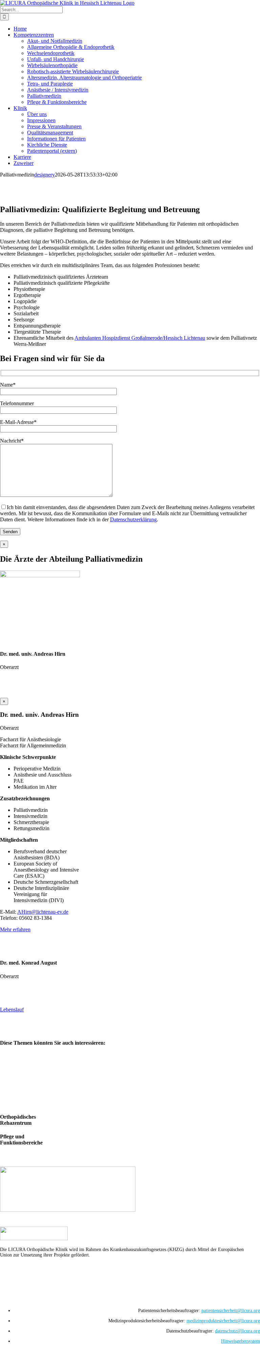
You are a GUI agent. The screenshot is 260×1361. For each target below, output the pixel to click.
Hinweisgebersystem (240, 1341)
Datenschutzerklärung (133, 519)
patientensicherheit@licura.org (230, 1310)
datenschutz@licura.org (237, 1331)
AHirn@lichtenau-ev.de (42, 912)
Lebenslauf (12, 1009)
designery (44, 175)
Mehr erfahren (15, 929)
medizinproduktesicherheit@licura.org (223, 1320)
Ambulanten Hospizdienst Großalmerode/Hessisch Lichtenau (139, 338)
